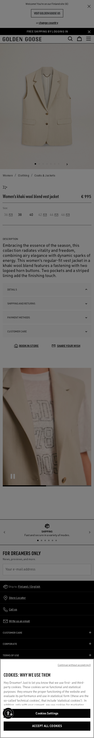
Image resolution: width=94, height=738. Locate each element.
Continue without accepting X (74, 665)
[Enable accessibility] (8, 713)
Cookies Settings (47, 713)
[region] (47, 698)
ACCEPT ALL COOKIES (47, 726)
